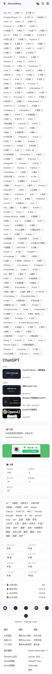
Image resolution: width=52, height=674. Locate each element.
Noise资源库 (9, 661)
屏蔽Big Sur (10, 305)
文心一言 (31, 150)
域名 (18, 332)
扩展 (30, 13)
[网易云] (47, 608)
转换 (7, 287)
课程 (33, 132)
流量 (35, 247)
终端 (35, 106)
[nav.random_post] (38, 4)
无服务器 (31, 115)
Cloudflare (26, 154)
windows (23, 349)
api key (24, 354)
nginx (30, 234)
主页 (29, 70)
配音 (24, 305)
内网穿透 (34, 278)
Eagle (36, 305)
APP (29, 48)
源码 (7, 48)
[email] (5, 608)
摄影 (7, 88)
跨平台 (8, 75)
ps (34, 203)
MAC (19, 22)
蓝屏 (33, 225)
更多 (30, 670)
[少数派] (26, 616)
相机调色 (35, 336)
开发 (18, 92)
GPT (7, 22)
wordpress (23, 265)
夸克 (7, 84)
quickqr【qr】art (35, 656)
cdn (22, 128)
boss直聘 (20, 230)
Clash (8, 301)
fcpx (20, 212)
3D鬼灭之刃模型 (39, 243)
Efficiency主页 (10, 656)
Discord (33, 159)
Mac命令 (9, 190)
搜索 (38, 110)
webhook (34, 66)
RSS (29, 44)
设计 (7, 278)
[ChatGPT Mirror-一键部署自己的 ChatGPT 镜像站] (12, 374)
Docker (8, 66)
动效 (43, 194)
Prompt (33, 84)
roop (36, 137)
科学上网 (9, 39)
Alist (35, 287)
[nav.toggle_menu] (48, 3)
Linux (19, 185)
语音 (42, 97)
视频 (7, 115)
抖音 (33, 26)
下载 (36, 349)
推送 (29, 332)
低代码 (33, 146)
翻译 (7, 44)
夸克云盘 (36, 301)
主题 (18, 44)
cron (7, 92)
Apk (27, 309)
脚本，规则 (10, 292)
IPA (31, 340)
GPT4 (37, 163)
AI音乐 (22, 243)
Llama (35, 181)
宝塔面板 (9, 239)
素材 (7, 132)
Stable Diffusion (12, 17)
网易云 (34, 283)
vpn (7, 70)
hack (37, 354)
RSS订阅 (37, 635)
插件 (32, 22)
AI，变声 (9, 274)
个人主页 (8, 644)
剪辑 (22, 39)
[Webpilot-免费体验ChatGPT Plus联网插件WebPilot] (12, 402)
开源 (30, 75)
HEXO (22, 177)
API (41, 48)
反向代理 (23, 239)
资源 (33, 128)
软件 (18, 13)
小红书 (41, 35)
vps (42, 340)
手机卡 (19, 84)
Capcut (9, 26)
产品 (19, 252)
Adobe (8, 146)
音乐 (21, 66)
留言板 (36, 644)
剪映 (29, 79)
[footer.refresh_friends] (47, 651)
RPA (31, 119)
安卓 (24, 172)
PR (18, 199)
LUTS (8, 203)
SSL (7, 234)
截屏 (33, 274)
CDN (35, 177)
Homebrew (10, 296)
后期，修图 (26, 292)
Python (8, 265)
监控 (18, 234)
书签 (41, 75)
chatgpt (20, 318)
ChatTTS (9, 128)
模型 (18, 48)
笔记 (16, 35)
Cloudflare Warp (29, 296)
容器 (7, 185)
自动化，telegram (24, 261)
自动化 (41, 17)
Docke (21, 168)
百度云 (19, 327)
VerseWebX (10, 269)
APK (7, 230)
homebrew (21, 287)
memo (42, 185)
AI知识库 (9, 137)
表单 (7, 221)
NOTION (22, 247)
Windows (9, 110)
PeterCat (41, 199)
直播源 (8, 247)
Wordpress (36, 88)
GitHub (8, 168)
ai (6, 35)
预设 (28, 199)
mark (7, 252)
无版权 (29, 221)
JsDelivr (9, 181)
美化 (22, 274)
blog (7, 340)
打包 (36, 269)
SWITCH (9, 106)
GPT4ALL (9, 323)
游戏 (22, 26)
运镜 (7, 318)
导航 (41, 70)
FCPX (23, 57)
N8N (22, 190)
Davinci (8, 349)
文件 (43, 92)
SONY (37, 208)
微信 (43, 31)
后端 (7, 150)
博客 (18, 70)
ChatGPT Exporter (35, 661)
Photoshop (34, 101)
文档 (40, 79)
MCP (36, 124)
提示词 (8, 101)
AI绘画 (8, 31)
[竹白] (26, 608)
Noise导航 (9, 354)
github (34, 168)
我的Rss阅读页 (25, 644)
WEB (37, 239)
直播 (18, 53)
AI (7, 13)
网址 (24, 256)
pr (17, 221)
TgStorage (33, 665)
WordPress (10, 172)
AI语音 (8, 159)
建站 (35, 172)
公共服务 (8, 635)
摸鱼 (41, 44)
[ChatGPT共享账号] (12, 413)
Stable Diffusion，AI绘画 (15, 216)
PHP (18, 115)
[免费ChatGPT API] (12, 390)
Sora (31, 212)
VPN (32, 61)
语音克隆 (9, 336)
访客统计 (20, 225)
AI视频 (28, 35)
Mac (20, 61)
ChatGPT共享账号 (29, 410)
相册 (20, 101)
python (34, 39)
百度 (31, 327)
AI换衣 (19, 141)
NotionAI (20, 194)
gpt (18, 150)
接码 (7, 332)
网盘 (7, 327)
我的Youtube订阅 (26, 640)
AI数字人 (20, 88)
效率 (40, 261)
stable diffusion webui (30, 323)
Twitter (23, 106)
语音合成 (21, 301)
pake (25, 269)
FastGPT (32, 252)
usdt (7, 225)
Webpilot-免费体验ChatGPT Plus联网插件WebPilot (33, 398)
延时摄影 (9, 124)
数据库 (35, 216)
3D (7, 97)
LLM (20, 314)
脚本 (20, 31)
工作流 (30, 53)
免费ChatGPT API (29, 386)
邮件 (30, 185)
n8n (18, 79)
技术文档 (9, 177)
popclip (8, 243)
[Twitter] (16, 608)
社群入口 (8, 640)
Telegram (39, 265)
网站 (35, 256)
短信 (42, 327)
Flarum (24, 163)
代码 (7, 194)
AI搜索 (8, 314)
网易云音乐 (36, 230)
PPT (41, 221)
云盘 (32, 31)
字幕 (7, 53)
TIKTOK (41, 292)
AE (33, 194)
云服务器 (20, 283)
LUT (22, 336)
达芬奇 (30, 92)
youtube (19, 97)
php (7, 199)
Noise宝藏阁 (9, 665)
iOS (31, 97)
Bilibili (21, 146)
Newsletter (41, 309)
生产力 (19, 119)
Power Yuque (11, 345)
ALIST (19, 340)
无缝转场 (20, 132)
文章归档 (37, 640)
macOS (23, 124)
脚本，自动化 (35, 314)
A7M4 (8, 212)
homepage (10, 256)
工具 (29, 17)
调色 (34, 57)
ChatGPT (9, 57)
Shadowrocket (11, 309)
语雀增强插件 (29, 345)
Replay (32, 141)
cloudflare (25, 110)
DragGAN (9, 163)
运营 (7, 261)
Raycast (23, 137)
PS (20, 75)
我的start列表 (25, 635)
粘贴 (20, 159)
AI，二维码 (10, 208)
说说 (7, 119)
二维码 (24, 208)
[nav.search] (43, 4)
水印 (32, 318)
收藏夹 (22, 181)
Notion (8, 61)
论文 (7, 141)
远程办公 (21, 203)
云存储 (34, 190)
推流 (7, 283)
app (7, 79)
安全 (39, 154)
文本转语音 (10, 154)
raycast (20, 278)
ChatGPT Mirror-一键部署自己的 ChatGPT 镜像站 (34, 370)
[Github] (36, 608)
